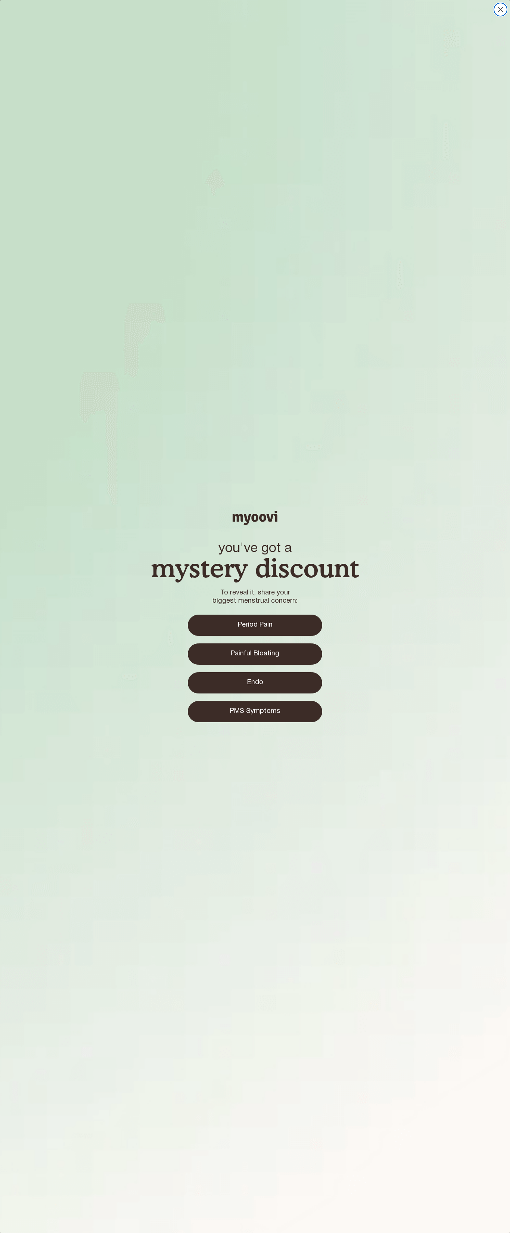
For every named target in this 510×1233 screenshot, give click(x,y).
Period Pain (255, 625)
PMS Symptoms (255, 711)
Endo (255, 682)
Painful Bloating (255, 654)
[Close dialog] (500, 9)
